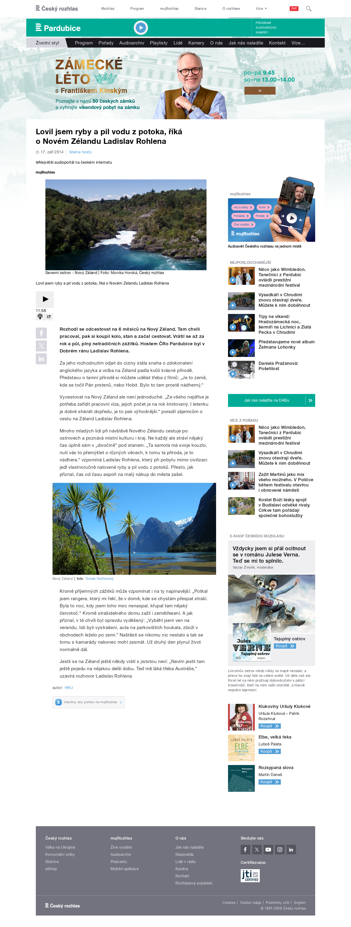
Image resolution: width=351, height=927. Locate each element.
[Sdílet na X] (41, 345)
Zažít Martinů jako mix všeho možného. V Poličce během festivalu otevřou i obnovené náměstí (286, 482)
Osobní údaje (250, 903)
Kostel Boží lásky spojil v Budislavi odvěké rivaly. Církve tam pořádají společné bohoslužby (284, 507)
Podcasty (119, 861)
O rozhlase (231, 9)
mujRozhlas (169, 9)
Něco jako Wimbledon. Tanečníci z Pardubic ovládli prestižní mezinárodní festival (282, 277)
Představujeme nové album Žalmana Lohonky (287, 344)
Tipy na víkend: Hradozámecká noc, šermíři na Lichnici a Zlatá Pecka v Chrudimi (285, 324)
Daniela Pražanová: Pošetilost (278, 366)
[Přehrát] (45, 299)
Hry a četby (241, 207)
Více (298, 42)
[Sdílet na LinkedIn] (41, 358)
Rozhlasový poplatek (194, 883)
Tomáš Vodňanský (99, 579)
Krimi (262, 207)
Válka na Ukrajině (60, 847)
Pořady (106, 42)
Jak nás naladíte (246, 42)
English (300, 903)
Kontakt (277, 42)
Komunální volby (60, 854)
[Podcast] (40, 316)
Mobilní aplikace (125, 869)
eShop (51, 869)
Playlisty (159, 42)
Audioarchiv (266, 27)
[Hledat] (308, 8)
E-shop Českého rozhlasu (257, 536)
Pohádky (239, 216)
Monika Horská (124, 272)
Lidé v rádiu (186, 861)
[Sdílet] (48, 316)
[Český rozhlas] (57, 8)
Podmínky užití (277, 903)
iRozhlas (108, 9)
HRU (69, 687)
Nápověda (185, 854)
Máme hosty (80, 152)
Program (137, 9)
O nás (216, 42)
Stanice (201, 9)
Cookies (229, 903)
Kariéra (182, 869)
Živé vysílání (242, 224)
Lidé (178, 42)
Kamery (262, 32)
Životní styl (47, 42)
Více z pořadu (244, 420)
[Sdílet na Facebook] (41, 333)
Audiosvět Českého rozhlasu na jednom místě (264, 246)
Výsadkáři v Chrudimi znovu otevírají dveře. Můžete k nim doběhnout (284, 300)
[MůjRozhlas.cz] (45, 173)
